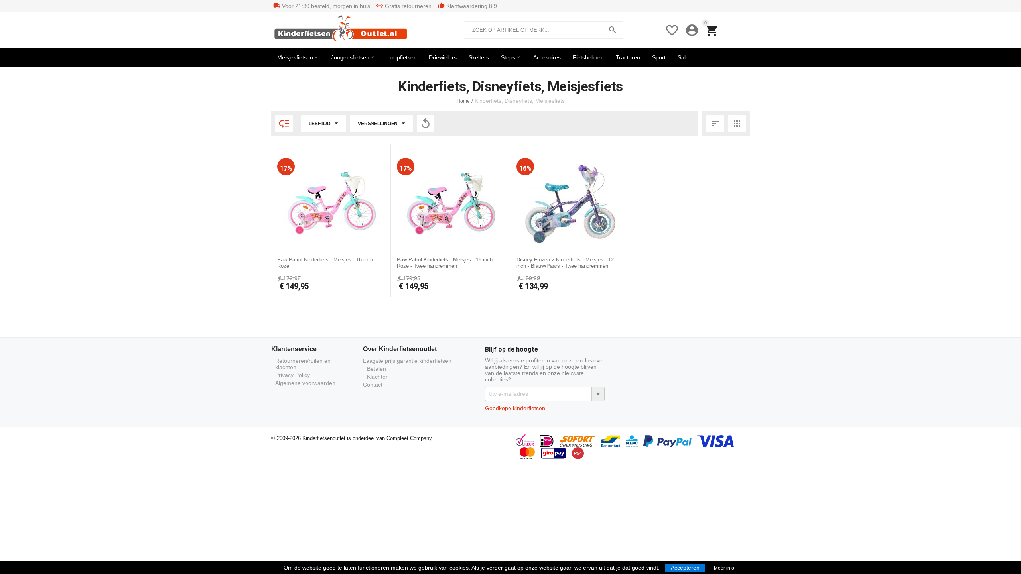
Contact (372, 384)
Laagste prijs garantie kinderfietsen (407, 361)
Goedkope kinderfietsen (515, 408)
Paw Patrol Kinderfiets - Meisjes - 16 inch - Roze (326, 263)
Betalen (376, 369)
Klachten (378, 376)
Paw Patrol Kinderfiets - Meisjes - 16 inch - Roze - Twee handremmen (446, 263)
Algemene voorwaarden (305, 383)
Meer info (724, 568)
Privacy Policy (292, 375)
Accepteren (685, 567)
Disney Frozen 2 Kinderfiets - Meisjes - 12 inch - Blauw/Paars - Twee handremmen (565, 263)
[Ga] (597, 394)
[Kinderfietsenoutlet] (342, 29)
